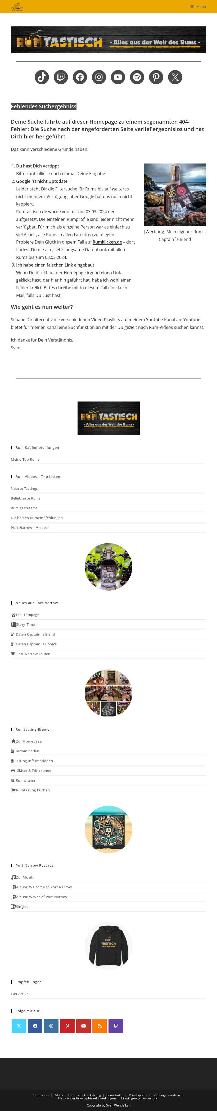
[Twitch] (115, 1026)
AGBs (59, 1095)
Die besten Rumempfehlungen (37, 517)
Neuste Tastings (24, 488)
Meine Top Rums (25, 459)
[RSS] (99, 1026)
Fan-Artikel (20, 993)
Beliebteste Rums (26, 498)
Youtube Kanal (160, 320)
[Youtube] (83, 1026)
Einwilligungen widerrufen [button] (140, 1098)
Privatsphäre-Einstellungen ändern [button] (154, 1095)
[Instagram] (51, 1026)
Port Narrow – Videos (29, 527)
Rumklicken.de (107, 242)
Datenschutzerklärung (84, 1095)
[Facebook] (35, 1026)
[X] (19, 1026)
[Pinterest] (67, 1026)
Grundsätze (115, 1095)
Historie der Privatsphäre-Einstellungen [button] (87, 1098)
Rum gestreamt (24, 508)
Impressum (41, 1095)
